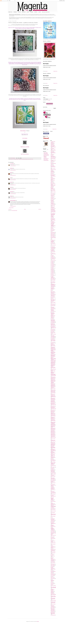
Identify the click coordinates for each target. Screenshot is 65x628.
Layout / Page (52, 337)
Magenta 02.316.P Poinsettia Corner (53, 348)
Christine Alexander (23, 130)
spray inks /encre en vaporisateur (53, 550)
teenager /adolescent (52, 568)
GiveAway (52, 319)
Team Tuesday (52, 565)
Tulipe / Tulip (52, 577)
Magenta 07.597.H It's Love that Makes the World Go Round (53, 375)
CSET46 (52, 228)
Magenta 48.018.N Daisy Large (53, 431)
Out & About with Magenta (53, 488)
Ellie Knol (11, 168)
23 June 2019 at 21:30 (13, 206)
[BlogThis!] (18, 158)
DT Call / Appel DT (53, 243)
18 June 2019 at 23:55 (13, 189)
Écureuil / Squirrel (53, 280)
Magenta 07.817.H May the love (53, 378)
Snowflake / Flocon (53, 542)
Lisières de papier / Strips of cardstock (53, 340)
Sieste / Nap (52, 536)
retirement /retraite (53, 516)
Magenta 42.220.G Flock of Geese (53, 428)
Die (51, 231)
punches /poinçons (53, 509)
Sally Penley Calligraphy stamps (53, 523)
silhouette (52, 537)
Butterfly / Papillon (53, 190)
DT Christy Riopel (53, 251)
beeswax (52, 173)
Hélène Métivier (46, 152)
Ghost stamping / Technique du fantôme (53, 314)
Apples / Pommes (53, 157)
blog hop (52, 182)
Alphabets (52, 154)
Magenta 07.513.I (53, 369)
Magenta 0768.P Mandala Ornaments (53, 396)
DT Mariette (52, 270)
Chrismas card (52, 204)
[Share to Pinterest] (21, 158)
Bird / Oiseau (52, 174)
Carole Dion (45, 157)
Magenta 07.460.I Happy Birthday (53, 364)
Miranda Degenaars (46, 158)
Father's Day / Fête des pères (53, 292)
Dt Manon (52, 269)
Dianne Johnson (46, 159)
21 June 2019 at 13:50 (13, 193)
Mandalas (52, 459)
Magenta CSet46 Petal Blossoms (53, 443)
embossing (52, 287)
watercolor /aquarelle (52, 589)
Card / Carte (52, 194)
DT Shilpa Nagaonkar (52, 277)
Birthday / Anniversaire (52, 178)
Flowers (52, 301)
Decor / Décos (52, 229)
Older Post (40, 209)
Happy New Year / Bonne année (53, 324)
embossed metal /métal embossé (53, 286)
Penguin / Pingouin (53, 501)
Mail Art (52, 458)
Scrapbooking (52, 530)
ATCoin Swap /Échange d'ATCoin (53, 166)
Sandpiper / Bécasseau (52, 525)
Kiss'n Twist (52, 331)
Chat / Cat (52, 199)
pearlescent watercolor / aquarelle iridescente (52, 498)
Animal (52, 155)
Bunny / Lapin (52, 189)
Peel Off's (52, 500)
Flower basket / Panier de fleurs (53, 300)
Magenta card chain (53, 437)
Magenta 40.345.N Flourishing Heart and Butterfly (53, 423)
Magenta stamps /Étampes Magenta (53, 447)
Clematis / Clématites (52, 216)
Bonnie (11, 172)
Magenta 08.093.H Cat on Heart (53, 400)
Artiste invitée (52, 161)
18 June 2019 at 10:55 (13, 179)
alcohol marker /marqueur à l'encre (53, 152)
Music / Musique (53, 479)
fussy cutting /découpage (52, 307)
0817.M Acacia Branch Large (52, 145)
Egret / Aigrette (52, 281)
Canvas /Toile (52, 193)
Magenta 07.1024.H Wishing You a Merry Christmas (53, 359)
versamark (52, 582)
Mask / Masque (53, 467)
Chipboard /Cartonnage (52, 203)
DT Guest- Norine (53, 260)
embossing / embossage (52, 288)
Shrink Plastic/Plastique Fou (53, 535)
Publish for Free (55, 71)
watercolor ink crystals (52, 592)
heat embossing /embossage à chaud (53, 327)
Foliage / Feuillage (53, 302)
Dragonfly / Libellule (53, 237)
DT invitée (52, 263)
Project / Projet (52, 508)
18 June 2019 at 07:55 (13, 175)
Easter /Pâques (53, 278)
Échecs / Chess (53, 279)
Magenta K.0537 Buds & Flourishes (53, 345)
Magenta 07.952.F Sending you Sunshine (53, 382)
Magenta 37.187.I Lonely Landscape (53, 420)
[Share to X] (19, 158)
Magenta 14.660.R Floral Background (53, 415)
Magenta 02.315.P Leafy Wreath (53, 347)
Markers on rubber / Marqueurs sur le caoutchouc (53, 463)
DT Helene (52, 261)
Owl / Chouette (52, 489)
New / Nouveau (53, 480)
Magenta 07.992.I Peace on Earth (53, 391)
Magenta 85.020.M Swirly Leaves (53, 434)
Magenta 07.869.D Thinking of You (53, 380)
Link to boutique (24, 138)
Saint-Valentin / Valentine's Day (53, 520)
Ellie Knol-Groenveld (46, 155)
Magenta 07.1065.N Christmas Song (53, 361)
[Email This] (17, 158)
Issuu (46, 71)
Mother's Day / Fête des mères (53, 475)
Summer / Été (52, 561)
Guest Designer (53, 322)
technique (52, 566)
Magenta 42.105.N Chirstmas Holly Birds (53, 427)
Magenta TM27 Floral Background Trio (53, 453)
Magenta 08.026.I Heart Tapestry (53, 398)
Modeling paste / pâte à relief (53, 471)
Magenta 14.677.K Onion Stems (53, 418)
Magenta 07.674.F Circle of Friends (53, 377)
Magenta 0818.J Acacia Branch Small (53, 408)
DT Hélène (52, 262)
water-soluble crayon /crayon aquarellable (53, 587)
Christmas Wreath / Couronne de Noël (53, 211)
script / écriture (52, 531)
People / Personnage (52, 503)
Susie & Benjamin (53, 562)
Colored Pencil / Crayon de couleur (53, 219)
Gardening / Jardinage (52, 310)
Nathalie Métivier (46, 153)
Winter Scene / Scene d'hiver (52, 609)
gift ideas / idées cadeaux (53, 317)
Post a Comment (11, 207)
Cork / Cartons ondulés (52, 223)
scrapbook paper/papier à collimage (52, 529)
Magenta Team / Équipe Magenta (53, 449)
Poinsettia (52, 507)
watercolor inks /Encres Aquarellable (53, 594)
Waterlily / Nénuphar (53, 600)
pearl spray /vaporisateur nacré (53, 496)
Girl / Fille (52, 318)
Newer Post (9, 209)
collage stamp (52, 218)
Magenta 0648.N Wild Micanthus (53, 355)
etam (51, 290)
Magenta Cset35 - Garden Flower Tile (53, 440)
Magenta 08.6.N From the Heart (53, 401)
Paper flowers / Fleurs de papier (53, 492)
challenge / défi (53, 198)
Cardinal (52, 197)
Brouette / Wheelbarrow (52, 188)
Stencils (52, 557)
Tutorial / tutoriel (53, 578)
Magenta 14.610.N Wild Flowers (53, 413)
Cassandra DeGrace (46, 154)
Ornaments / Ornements (52, 487)
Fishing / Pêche (53, 297)
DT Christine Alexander (52, 250)
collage (52, 217)
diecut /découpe (53, 232)
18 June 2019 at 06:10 (13, 170)
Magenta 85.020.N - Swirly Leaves (53, 436)
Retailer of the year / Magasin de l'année (53, 514)
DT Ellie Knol (52, 257)
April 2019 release (53, 158)
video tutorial (52, 583)
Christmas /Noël (53, 205)
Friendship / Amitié (53, 305)
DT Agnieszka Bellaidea (52, 241)
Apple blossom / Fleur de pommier (53, 156)
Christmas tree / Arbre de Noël (53, 209)
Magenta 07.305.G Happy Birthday (53, 362)
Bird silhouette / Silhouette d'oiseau (53, 175)
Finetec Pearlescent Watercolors (53, 295)
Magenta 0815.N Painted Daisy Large (53, 404)
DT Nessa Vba (52, 273)
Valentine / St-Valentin (52, 580)
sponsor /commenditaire (53, 547)
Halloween (52, 323)
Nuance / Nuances (53, 482)
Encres (52, 289)
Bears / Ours (52, 172)
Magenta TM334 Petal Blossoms (53, 457)
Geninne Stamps (53, 311)
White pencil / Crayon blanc (52, 606)
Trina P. (11, 187)
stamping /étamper (53, 552)
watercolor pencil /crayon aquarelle (53, 598)
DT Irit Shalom (52, 264)
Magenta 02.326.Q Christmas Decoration (53, 351)
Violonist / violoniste (53, 585)
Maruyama (52, 464)
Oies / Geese (52, 484)
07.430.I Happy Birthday (53, 143)
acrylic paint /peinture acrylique (53, 148)
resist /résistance (53, 512)
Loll (10, 177)
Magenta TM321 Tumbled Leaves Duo (53, 455)
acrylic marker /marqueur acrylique (53, 146)
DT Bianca (52, 242)
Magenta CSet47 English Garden (53, 444)
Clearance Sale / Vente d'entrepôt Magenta (53, 215)
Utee (51, 579)
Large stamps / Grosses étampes (53, 336)
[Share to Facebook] (20, 158)
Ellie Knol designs (53, 282)
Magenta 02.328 (53, 354)
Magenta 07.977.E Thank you (53, 387)
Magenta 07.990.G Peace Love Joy (53, 390)
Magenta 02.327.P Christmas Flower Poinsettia (53, 353)
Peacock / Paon (53, 494)
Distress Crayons (53, 233)
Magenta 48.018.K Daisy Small (53, 430)
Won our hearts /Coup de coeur (53, 610)
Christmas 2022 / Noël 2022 (53, 207)
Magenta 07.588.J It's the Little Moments (53, 373)
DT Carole (52, 246)
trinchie (52, 576)
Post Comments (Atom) (14, 210)
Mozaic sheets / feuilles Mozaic (53, 478)
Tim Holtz (52, 570)
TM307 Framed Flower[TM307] (25, 154)
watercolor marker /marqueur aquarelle (53, 596)
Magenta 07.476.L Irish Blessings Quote (53, 366)
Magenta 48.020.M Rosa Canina (53, 433)
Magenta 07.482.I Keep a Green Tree (53, 367)
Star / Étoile (52, 554)
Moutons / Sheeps (53, 476)
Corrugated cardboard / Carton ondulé (53, 225)
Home (25, 209)
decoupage (52, 230)
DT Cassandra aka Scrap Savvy (53, 247)
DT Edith (52, 255)
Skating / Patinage (53, 538)
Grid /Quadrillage (53, 321)
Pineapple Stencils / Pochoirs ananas (53, 506)
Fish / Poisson (52, 296)
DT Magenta (52, 268)
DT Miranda (52, 271)
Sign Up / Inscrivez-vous (49, 103)
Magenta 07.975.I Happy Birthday (53, 385)
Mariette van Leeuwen (45, 156)
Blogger (38, 621)
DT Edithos (52, 256)
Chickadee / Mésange (52, 200)
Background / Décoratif (52, 171)
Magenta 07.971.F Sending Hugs (53, 384)
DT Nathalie (52, 272)
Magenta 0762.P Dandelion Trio (53, 394)
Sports (51, 548)
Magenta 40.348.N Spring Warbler (53, 424)
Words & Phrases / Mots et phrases (53, 613)
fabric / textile (52, 291)
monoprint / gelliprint (53, 473)
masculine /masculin (53, 465)
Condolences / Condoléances (52, 222)
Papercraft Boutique (12, 200)
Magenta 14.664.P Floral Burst (53, 417)
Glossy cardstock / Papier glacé (53, 320)
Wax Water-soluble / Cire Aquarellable (53, 602)
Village (52, 584)
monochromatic (53, 472)
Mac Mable (11, 191)
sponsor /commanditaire (53, 546)
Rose (51, 517)
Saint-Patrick (52, 518)
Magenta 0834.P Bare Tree (53, 412)
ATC (51, 162)
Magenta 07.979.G (53, 388)
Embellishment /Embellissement (53, 284)
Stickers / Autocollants (52, 558)
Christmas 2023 (53, 208)
